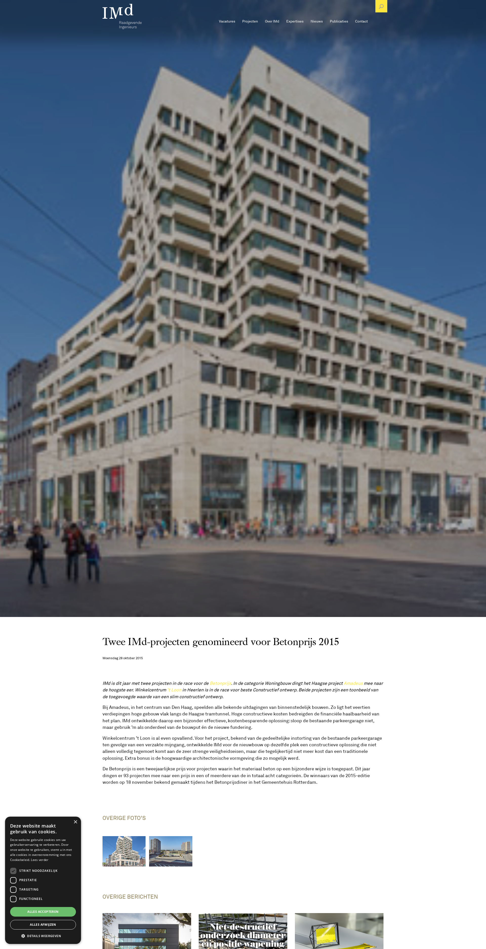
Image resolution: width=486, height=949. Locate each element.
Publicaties (339, 21)
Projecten (250, 21)
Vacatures (227, 21)
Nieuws (317, 21)
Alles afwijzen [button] (43, 924)
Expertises (294, 21)
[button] (43, 936)
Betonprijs (220, 683)
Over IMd (272, 21)
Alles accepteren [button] (42, 912)
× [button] (75, 822)
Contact (361, 21)
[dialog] (43, 880)
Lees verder (39, 860)
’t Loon (174, 690)
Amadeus (353, 683)
